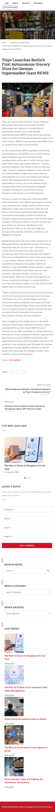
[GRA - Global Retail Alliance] (15, 16)
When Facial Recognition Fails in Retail (25, 719)
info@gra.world (32, 807)
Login (7, 3)
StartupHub (14, 360)
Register (15, 3)
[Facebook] (12, 372)
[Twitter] (17, 372)
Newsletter (26, 3)
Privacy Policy (46, 807)
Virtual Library (38, 3)
